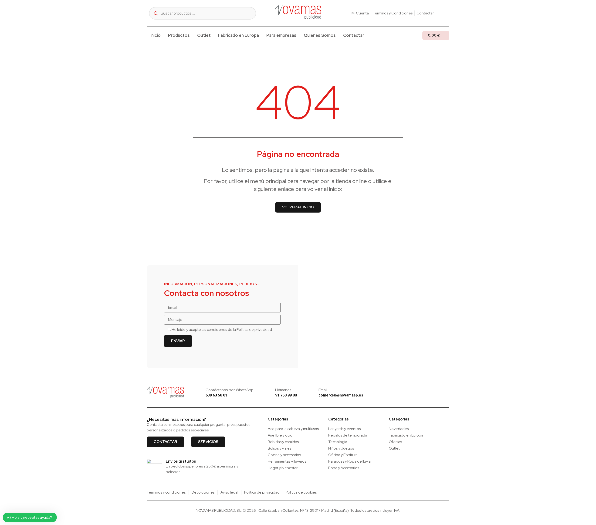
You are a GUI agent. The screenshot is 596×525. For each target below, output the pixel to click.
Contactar (353, 35)
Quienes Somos (320, 35)
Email (322, 389)
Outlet (204, 35)
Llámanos (283, 389)
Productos (179, 35)
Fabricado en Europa (238, 35)
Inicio (155, 35)
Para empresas (281, 35)
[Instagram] (440, 13)
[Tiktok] (447, 13)
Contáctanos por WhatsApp (230, 389)
